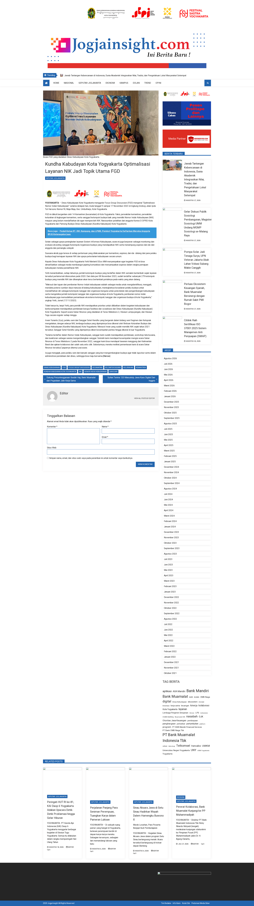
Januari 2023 (170, 591)
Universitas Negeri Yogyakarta (176, 750)
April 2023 (168, 575)
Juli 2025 (168, 429)
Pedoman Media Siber (201, 903)
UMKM (206, 746)
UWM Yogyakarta (203, 751)
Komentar (52, 426)
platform (202, 724)
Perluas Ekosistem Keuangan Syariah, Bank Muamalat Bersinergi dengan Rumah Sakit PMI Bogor (195, 294)
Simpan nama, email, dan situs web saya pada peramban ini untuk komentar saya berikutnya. (91, 458)
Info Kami (176, 903)
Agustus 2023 (170, 553)
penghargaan (169, 723)
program (167, 727)
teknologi (171, 746)
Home (56, 83)
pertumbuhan (192, 723)
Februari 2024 (170, 521)
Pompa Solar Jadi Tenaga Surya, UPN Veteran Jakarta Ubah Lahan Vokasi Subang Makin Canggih (196, 260)
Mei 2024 (168, 505)
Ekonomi (110, 83)
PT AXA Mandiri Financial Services (187, 727)
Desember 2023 (171, 532)
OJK (201, 716)
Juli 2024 (168, 494)
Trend (147, 83)
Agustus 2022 (170, 619)
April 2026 (168, 380)
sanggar (113, 371)
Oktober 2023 (170, 543)
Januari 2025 (170, 461)
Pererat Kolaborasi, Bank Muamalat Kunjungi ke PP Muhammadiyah (190, 811)
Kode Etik (186, 903)
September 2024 (172, 483)
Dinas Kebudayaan (52, 367)
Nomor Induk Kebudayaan (95, 371)
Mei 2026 (168, 374)
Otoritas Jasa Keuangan (174, 720)
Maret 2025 (169, 450)
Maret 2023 (169, 581)
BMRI (191, 697)
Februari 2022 (170, 651)
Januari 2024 (170, 526)
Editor (71, 847)
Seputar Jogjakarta (90, 83)
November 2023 (171, 537)
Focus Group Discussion (79, 367)
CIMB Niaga (205, 697)
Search (207, 83)
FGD (64, 367)
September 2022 (172, 613)
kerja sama (175, 705)
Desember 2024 (171, 467)
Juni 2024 (168, 499)
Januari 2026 (170, 396)
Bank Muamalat (175, 696)
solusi (165, 746)
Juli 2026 (168, 364)
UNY (193, 750)
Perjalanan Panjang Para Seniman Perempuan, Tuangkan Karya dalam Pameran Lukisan (104, 814)
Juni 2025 (168, 434)
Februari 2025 (170, 456)
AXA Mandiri (179, 691)
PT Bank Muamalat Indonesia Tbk (179, 737)
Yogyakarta (167, 753)
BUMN (196, 697)
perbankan (181, 724)
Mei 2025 (168, 439)
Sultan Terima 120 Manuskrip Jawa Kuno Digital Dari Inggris (131, 379)
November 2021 (171, 667)
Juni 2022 (168, 629)
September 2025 (172, 418)
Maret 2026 (169, 385)
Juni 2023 (168, 564)
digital (167, 701)
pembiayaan (192, 720)
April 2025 (168, 445)
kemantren (141, 367)
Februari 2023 (170, 586)
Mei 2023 (168, 570)
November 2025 (171, 407)
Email (105, 437)
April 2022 (168, 640)
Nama (105, 426)
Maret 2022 (169, 646)
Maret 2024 (169, 515)
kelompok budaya (113, 367)
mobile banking (168, 717)
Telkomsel (183, 746)
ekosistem (193, 701)
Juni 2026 (168, 369)
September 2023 (172, 548)
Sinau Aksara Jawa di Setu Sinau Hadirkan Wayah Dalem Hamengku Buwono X (148, 814)
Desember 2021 (171, 662)
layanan (183, 709)
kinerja (193, 705)
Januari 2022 (170, 657)
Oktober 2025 (170, 412)
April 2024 (168, 510)
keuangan (185, 705)
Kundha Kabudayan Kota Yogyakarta (60, 371)
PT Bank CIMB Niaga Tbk (173, 730)
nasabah (192, 716)
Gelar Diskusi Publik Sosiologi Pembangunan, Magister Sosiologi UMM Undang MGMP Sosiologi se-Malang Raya (116, 75)
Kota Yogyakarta (170, 709)
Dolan (136, 83)
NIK (80, 371)
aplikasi (167, 691)
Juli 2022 (168, 624)
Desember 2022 (171, 597)
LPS (197, 712)
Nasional (69, 83)
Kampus (124, 83)
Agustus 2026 (170, 358)
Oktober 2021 (170, 673)
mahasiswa (204, 713)
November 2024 (171, 472)
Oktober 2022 (170, 608)
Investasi (166, 706)
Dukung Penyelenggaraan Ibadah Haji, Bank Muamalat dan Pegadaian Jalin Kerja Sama (71, 379)
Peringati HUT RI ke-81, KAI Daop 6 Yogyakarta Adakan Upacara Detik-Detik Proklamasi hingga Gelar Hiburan (61, 810)
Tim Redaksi (166, 903)
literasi (191, 713)
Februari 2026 (170, 391)
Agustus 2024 (170, 488)
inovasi (201, 702)
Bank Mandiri (198, 691)
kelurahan (128, 367)
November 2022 (171, 602)
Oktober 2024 (170, 477)
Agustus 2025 (170, 423)
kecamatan (97, 367)
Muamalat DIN (180, 717)
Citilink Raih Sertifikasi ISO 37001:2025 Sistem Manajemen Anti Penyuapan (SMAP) (195, 328)
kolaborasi (204, 705)
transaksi (196, 746)
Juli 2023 (168, 559)
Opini (158, 83)
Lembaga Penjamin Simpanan (175, 712)
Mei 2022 (168, 635)
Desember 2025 (171, 402)
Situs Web (51, 447)
